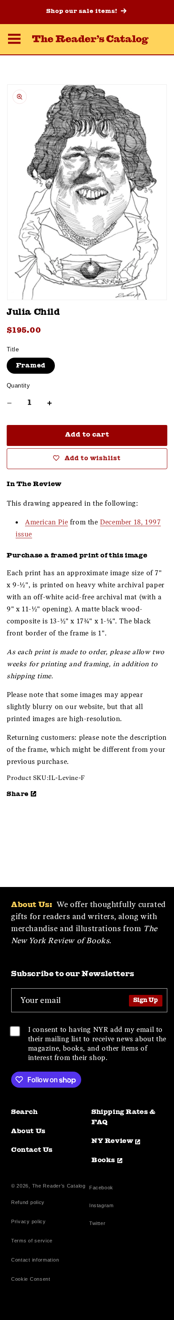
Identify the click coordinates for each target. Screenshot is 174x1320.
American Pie (46, 522)
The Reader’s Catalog (59, 1185)
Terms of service (32, 1240)
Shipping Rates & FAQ (123, 1117)
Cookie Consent (30, 1279)
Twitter (99, 1224)
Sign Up (145, 1000)
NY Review (112, 1141)
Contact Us (32, 1150)
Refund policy (28, 1202)
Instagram (101, 1206)
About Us (28, 1131)
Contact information (35, 1259)
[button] (14, 40)
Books (103, 1160)
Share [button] (18, 794)
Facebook (101, 1188)
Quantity (18, 385)
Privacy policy (28, 1221)
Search (24, 1112)
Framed (31, 366)
